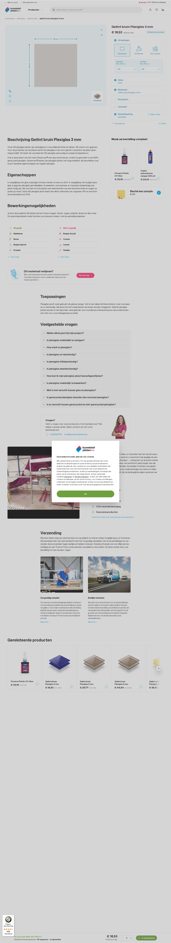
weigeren (68, 476)
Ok (85, 493)
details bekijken (82, 476)
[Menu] (12, 916)
